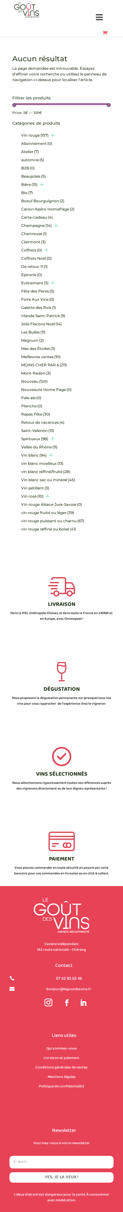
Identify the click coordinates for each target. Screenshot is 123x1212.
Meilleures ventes (41, 356)
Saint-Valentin (37, 430)
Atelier (30, 151)
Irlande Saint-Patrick (43, 315)
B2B (28, 168)
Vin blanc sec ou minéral (48, 479)
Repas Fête (35, 414)
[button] (99, 17)
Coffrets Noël (36, 258)
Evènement (35, 283)
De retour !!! (34, 266)
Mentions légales (62, 1077)
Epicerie (31, 274)
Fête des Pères (37, 291)
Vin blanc (34, 455)
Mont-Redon (36, 373)
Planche (31, 406)
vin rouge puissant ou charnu (52, 520)
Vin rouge (35, 135)
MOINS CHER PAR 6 (44, 365)
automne (32, 159)
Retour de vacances (42, 422)
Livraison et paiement (61, 1058)
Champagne (36, 225)
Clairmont (33, 241)
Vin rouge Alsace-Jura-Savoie (51, 504)
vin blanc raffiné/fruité (45, 471)
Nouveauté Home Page (46, 389)
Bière (29, 184)
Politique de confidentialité (61, 1086)
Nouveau (34, 381)
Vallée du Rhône (39, 447)
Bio (27, 192)
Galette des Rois (38, 307)
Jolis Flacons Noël (41, 324)
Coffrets (31, 250)
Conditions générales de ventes (61, 1067)
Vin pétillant (35, 488)
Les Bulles (33, 332)
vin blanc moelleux (42, 463)
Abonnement (36, 143)
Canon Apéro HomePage (47, 209)
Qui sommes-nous (61, 1048)
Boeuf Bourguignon (42, 200)
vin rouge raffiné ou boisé (48, 529)
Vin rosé (32, 496)
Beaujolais (33, 176)
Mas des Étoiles (38, 348)
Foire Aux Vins (37, 299)
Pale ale (31, 397)
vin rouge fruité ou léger (47, 512)
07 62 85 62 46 (69, 978)
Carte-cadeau (37, 217)
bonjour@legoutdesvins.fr (68, 989)
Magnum (32, 340)
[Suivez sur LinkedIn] (83, 1003)
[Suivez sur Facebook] (67, 1003)
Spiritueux (34, 438)
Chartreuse (34, 233)
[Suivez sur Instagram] (48, 1003)
